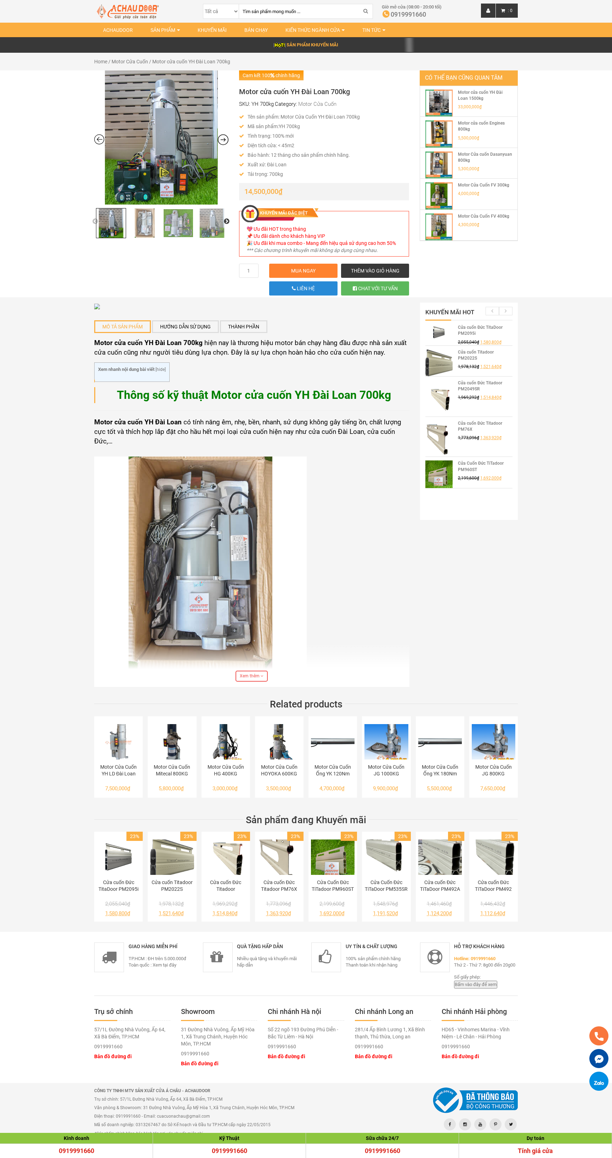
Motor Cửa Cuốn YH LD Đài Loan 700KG (118, 770)
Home (100, 61)
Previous (95, 221)
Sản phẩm (163, 30)
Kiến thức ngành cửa (312, 30)
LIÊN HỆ (305, 288)
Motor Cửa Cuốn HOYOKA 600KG (279, 770)
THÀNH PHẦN (243, 326)
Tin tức (371, 30)
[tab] (122, 326)
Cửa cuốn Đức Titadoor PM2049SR (225, 886)
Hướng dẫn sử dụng (185, 326)
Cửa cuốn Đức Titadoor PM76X (279, 885)
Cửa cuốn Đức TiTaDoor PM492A (440, 885)
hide (161, 369)
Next (226, 221)
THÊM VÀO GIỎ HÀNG (375, 271)
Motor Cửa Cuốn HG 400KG (226, 770)
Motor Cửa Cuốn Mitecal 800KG (172, 770)
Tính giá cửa (535, 1150)
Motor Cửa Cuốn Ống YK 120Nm (332, 770)
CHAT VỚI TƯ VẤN (377, 288)
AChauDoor (118, 30)
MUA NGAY (303, 271)
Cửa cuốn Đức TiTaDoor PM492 (493, 885)
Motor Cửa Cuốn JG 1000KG (386, 770)
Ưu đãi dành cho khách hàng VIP (289, 236)
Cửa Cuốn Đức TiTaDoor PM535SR (386, 885)
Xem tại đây (164, 965)
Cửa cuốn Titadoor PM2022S (172, 885)
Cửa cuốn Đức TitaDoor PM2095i (118, 885)
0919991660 (76, 1150)
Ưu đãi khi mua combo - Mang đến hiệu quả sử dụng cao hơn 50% (325, 243)
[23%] (118, 857)
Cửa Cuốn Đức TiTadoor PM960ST (333, 885)
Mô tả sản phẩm (122, 326)
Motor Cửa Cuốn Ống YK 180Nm (440, 770)
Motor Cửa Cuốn (130, 61)
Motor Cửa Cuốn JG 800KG (493, 770)
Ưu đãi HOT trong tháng (280, 229)
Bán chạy (256, 30)
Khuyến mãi (212, 30)
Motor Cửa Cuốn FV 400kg (483, 216)
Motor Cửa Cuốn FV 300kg (483, 185)
